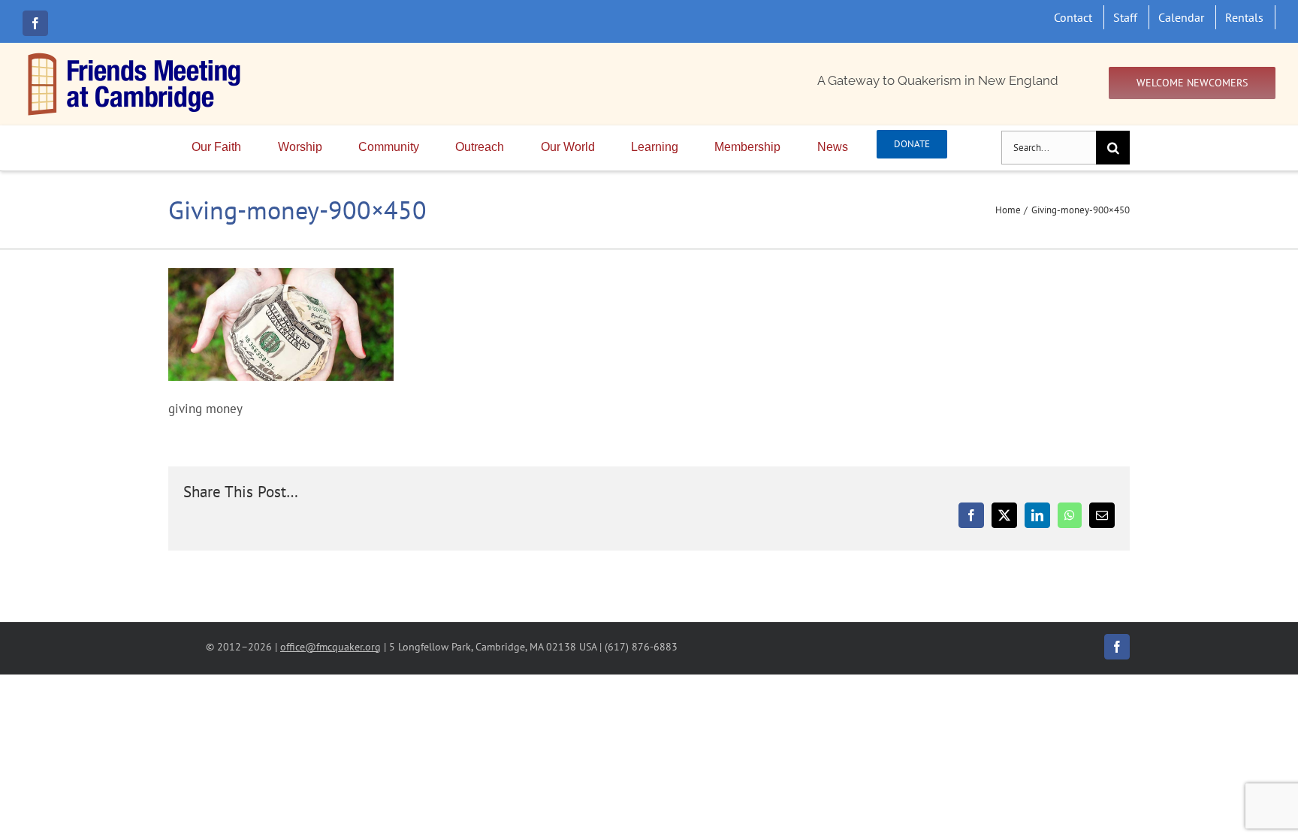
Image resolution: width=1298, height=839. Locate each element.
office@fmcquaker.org (330, 646)
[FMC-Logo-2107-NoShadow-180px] (135, 56)
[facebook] (35, 23)
